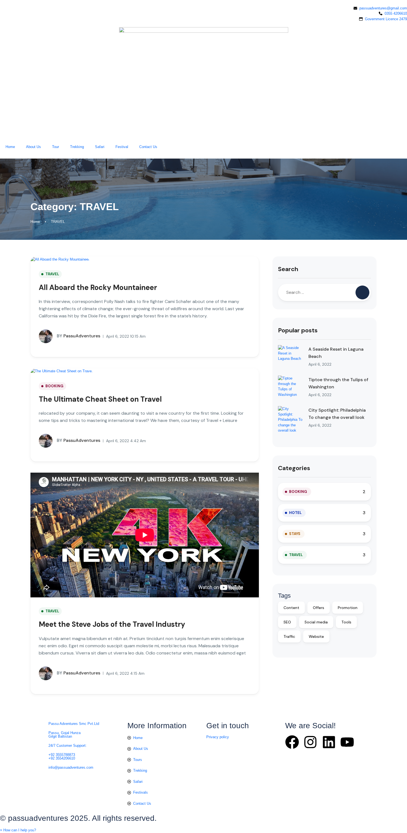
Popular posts (298, 330)
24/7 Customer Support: (67, 745)
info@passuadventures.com (70, 767)
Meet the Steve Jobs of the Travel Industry (112, 624)
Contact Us (148, 147)
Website (316, 636)
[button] (18, 830)
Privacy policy (217, 737)
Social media (316, 622)
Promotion (347, 607)
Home (10, 147)
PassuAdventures (78, 336)
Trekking (77, 147)
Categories (294, 468)
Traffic (289, 636)
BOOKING (54, 386)
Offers (318, 607)
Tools (346, 622)
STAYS (294, 533)
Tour (55, 147)
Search (288, 269)
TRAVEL (58, 222)
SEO (287, 622)
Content (291, 607)
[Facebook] (292, 742)
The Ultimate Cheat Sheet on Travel (100, 399)
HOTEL (295, 512)
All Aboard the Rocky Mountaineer (98, 287)
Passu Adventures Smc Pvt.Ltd (73, 724)
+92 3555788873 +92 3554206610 (61, 756)
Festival (121, 147)
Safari (99, 147)
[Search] (362, 292)
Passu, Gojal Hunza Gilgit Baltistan (64, 734)
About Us (33, 147)
